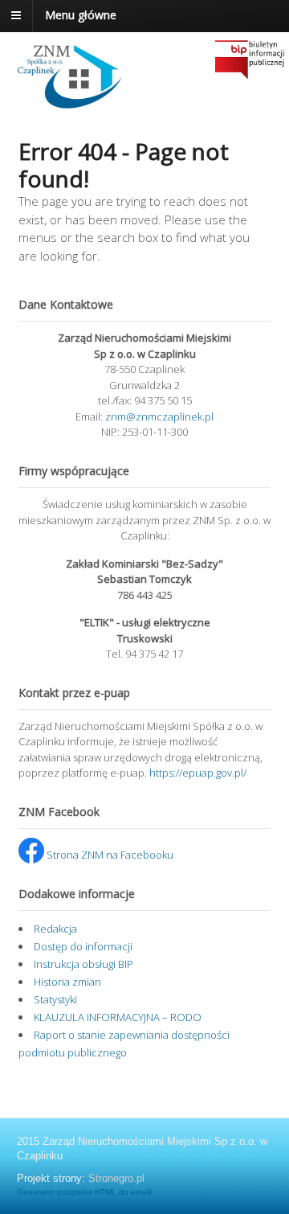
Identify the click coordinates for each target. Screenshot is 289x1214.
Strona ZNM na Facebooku (108, 854)
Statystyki (55, 999)
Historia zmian (67, 981)
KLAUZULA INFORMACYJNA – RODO (117, 1017)
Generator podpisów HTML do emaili (84, 1191)
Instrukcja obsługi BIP (83, 964)
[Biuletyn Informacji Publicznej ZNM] (74, 105)
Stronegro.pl (116, 1178)
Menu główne (80, 15)
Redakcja (55, 928)
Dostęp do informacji (83, 946)
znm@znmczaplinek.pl (159, 416)
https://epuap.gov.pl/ (197, 772)
